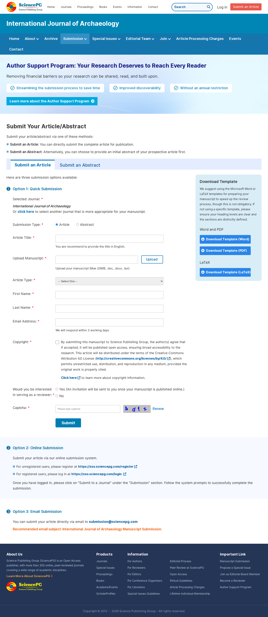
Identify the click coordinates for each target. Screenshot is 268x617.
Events (117, 6)
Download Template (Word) (227, 239)
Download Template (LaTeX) (228, 272)
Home (51, 6)
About (30, 39)
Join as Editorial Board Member (240, 574)
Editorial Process (180, 561)
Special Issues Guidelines (144, 593)
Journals (66, 6)
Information (135, 6)
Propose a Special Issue (235, 567)
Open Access (178, 574)
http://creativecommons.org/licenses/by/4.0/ (131, 358)
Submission (73, 39)
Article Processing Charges (200, 39)
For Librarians (136, 587)
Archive (51, 39)
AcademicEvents (107, 587)
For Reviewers (136, 567)
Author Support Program (235, 587)
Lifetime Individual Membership (190, 593)
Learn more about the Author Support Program (50, 101)
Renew (158, 409)
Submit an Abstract (80, 165)
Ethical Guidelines (181, 580)
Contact (153, 6)
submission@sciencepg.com (113, 522)
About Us (14, 554)
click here (26, 212)
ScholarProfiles (105, 593)
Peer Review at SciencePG (187, 567)
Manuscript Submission (235, 561)
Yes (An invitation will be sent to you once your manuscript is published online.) (121, 389)
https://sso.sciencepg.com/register (105, 466)
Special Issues (105, 39)
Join (164, 39)
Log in (222, 7)
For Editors (134, 574)
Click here (69, 378)
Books (103, 6)
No (61, 396)
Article (64, 225)
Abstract (87, 225)
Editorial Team (138, 39)
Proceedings (85, 6)
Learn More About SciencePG (28, 576)
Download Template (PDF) (226, 250)
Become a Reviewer (232, 580)
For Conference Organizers (145, 580)
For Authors (135, 561)
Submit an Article (246, 7)
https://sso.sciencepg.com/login (96, 474)
